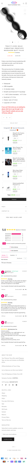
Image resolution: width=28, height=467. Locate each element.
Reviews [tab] (4, 255)
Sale (3, 404)
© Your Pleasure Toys (14, 450)
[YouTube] (16, 385)
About (3, 393)
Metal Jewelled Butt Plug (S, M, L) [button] (18, 184)
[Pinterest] (12, 385)
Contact (4, 412)
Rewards (4, 406)
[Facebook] (2, 385)
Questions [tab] (12, 255)
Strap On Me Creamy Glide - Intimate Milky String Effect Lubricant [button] (19, 159)
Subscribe (8, 439)
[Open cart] (26, 3)
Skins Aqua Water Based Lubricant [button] (18, 171)
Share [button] (4, 289)
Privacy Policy (5, 417)
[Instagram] (9, 385)
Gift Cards (4, 409)
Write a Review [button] (14, 247)
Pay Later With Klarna (8, 401)
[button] (24, 289)
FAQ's (3, 206)
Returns (4, 414)
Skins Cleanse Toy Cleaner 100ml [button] (18, 148)
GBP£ (13, 446)
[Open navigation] (2, 3)
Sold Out (14, 123)
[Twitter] (5, 385)
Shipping (4, 396)
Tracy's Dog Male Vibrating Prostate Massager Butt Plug (13, 286)
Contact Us (5, 211)
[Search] (23, 3)
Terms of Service (6, 420)
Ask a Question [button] (14, 250)
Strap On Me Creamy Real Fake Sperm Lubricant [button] (18, 134)
